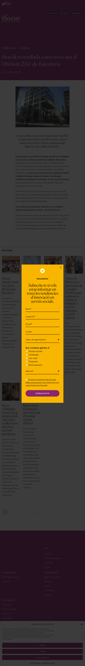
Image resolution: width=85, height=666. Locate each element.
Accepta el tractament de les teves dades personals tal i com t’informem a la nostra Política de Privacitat (42, 382)
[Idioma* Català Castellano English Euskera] (42, 371)
